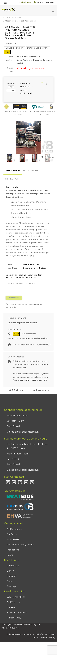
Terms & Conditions (17, 612)
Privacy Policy (14, 617)
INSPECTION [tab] (12, 178)
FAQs (10, 555)
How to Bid (13, 539)
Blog (9, 581)
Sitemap (11, 586)
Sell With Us (13, 602)
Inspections (13, 549)
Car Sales (11, 534)
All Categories (14, 529)
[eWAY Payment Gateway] (20, 106)
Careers (11, 607)
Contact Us (13, 565)
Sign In (39, 2)
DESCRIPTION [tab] (12, 170)
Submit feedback (13, 298)
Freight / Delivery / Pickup (20, 544)
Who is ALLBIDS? (16, 597)
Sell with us (25, 2)
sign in (15, 304)
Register (50, 2)
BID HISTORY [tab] (30, 170)
